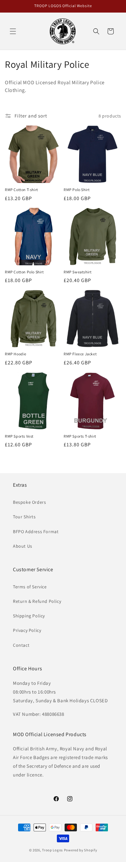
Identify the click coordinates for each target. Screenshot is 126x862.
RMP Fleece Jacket (80, 353)
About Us (22, 546)
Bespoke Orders (29, 502)
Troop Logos (52, 850)
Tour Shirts (24, 517)
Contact (21, 645)
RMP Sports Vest (19, 436)
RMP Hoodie (15, 353)
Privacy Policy (27, 630)
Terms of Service (30, 587)
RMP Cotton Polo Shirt (24, 271)
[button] (13, 31)
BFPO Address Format (35, 531)
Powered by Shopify (80, 850)
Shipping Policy (29, 616)
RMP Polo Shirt (76, 189)
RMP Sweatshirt (77, 271)
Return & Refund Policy (37, 601)
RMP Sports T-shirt (80, 436)
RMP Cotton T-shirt (21, 189)
